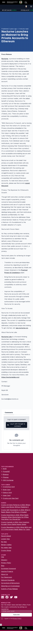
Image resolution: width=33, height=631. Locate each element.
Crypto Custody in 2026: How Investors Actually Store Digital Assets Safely (15, 523)
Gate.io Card (7, 492)
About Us (4, 574)
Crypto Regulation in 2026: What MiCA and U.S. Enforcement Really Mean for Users (16, 528)
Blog (2, 566)
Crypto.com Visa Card (10, 498)
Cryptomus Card (9, 487)
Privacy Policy (6, 563)
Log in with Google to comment (17, 425)
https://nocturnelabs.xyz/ (10, 377)
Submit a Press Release (9, 589)
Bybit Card (6, 490)
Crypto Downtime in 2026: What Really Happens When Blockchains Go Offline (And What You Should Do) (15, 517)
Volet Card (6, 495)
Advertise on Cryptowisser (10, 586)
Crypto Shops (6, 550)
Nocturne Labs (6, 337)
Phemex (6, 477)
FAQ (2, 557)
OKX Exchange (8, 480)
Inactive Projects (7, 571)
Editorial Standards (7, 580)
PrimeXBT (6, 471)
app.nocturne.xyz (22, 328)
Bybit (5, 469)
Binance (6, 474)
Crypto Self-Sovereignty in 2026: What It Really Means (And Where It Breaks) (15, 511)
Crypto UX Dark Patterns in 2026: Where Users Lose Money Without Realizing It (15, 506)
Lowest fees (5, 539)
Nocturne (4, 59)
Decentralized (6, 536)
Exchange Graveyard (8, 568)
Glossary (4, 560)
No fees (4, 542)
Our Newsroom (6, 577)
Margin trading (6, 545)
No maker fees (6, 547)
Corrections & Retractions (10, 583)
